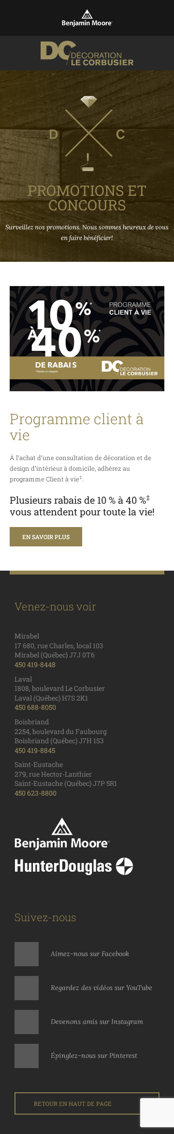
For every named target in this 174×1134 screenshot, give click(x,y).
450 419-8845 (34, 750)
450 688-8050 (35, 707)
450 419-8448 (35, 664)
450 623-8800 (35, 793)
